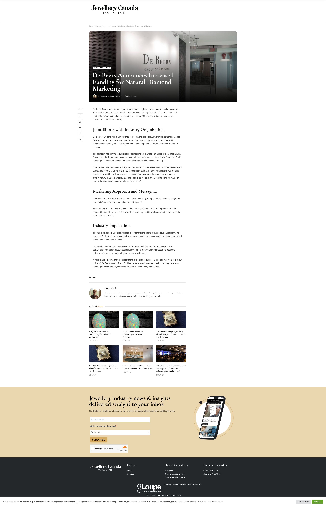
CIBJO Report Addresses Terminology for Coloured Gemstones (100, 334)
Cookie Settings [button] (303, 502)
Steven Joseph (106, 96)
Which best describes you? (103, 426)
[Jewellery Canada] (114, 9)
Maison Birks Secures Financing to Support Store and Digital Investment (137, 367)
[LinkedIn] (80, 127)
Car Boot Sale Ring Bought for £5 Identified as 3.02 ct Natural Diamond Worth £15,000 (171, 334)
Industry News (102, 68)
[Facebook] (80, 115)
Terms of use (163, 495)
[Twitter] (80, 121)
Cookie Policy (175, 495)
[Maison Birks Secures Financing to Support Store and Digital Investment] (138, 353)
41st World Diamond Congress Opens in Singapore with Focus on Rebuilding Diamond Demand (171, 368)
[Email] (80, 139)
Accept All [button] (317, 502)
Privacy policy (150, 495)
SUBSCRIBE (98, 440)
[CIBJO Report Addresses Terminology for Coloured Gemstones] (104, 319)
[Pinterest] (80, 133)
